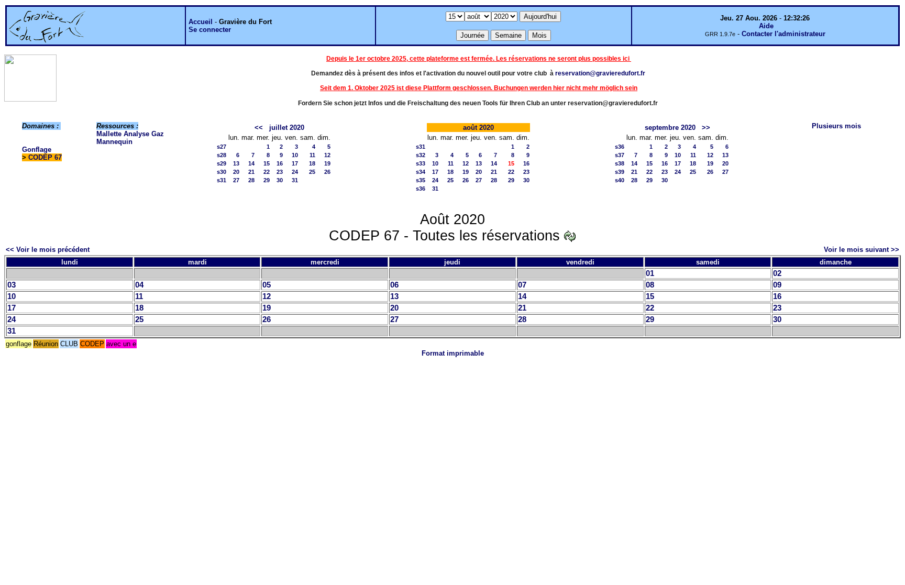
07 (522, 285)
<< (259, 127)
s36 (420, 188)
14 (251, 163)
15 (266, 163)
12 (327, 155)
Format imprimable (453, 353)
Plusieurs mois (836, 126)
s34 (420, 172)
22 (266, 172)
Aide (766, 26)
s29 (221, 163)
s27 (221, 147)
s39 (619, 172)
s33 (420, 163)
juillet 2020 (286, 127)
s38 (619, 163)
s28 (221, 155)
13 (236, 163)
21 (251, 172)
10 (295, 155)
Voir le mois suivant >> (861, 249)
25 (312, 172)
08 (650, 285)
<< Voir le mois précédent (48, 249)
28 (251, 180)
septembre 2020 (670, 127)
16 (280, 163)
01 (650, 273)
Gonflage (36, 149)
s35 (420, 180)
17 (295, 163)
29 (266, 180)
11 (312, 155)
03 (11, 285)
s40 (619, 180)
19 (327, 163)
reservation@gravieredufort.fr (600, 73)
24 (295, 172)
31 (295, 180)
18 (312, 163)
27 (236, 180)
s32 (420, 155)
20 (236, 172)
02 (777, 273)
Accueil (201, 22)
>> (706, 127)
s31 (221, 180)
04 (139, 285)
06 (394, 285)
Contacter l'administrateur (783, 34)
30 (280, 180)
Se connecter (210, 30)
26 (327, 172)
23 (280, 172)
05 (266, 285)
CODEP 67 (45, 157)
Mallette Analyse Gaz (130, 134)
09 (777, 285)
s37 (619, 155)
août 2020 (478, 127)
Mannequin (114, 142)
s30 (221, 172)
